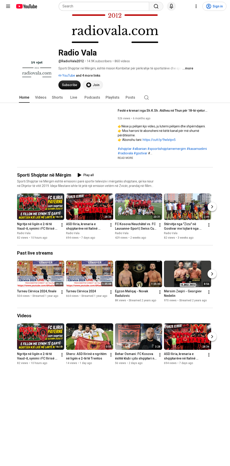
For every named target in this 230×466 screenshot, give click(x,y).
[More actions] (62, 224)
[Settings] (196, 6)
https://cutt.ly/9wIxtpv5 (159, 140)
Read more (125, 158)
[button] (125, 157)
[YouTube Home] (26, 6)
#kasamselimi (197, 149)
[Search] (156, 6)
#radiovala (125, 153)
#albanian (139, 149)
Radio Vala (24, 233)
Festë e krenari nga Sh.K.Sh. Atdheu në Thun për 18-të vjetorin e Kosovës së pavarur (163, 110)
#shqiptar (125, 149)
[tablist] (115, 97)
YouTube (68, 75)
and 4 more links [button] (88, 75)
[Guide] (8, 6)
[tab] (24, 97)
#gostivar (140, 153)
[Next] (212, 206)
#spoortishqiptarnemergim (166, 149)
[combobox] (105, 6)
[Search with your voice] (171, 6)
